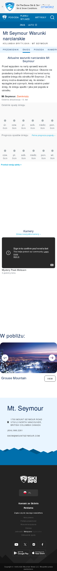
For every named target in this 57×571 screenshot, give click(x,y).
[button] (52, 17)
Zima (22, 25)
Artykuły (40, 17)
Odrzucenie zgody (28, 535)
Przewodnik (11, 49)
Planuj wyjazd (25, 17)
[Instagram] (33, 544)
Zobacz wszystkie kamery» (28, 234)
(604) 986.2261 (15, 430)
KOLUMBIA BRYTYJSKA (16, 43)
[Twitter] (25, 544)
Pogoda (14, 17)
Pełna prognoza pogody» (43, 135)
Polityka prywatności (28, 521)
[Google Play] (21, 552)
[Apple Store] (38, 552)
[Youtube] (16, 544)
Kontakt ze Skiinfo (29, 503)
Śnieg (26, 49)
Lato (31, 25)
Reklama (28, 507)
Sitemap (28, 528)
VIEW (50, 378)
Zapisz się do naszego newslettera (28, 513)
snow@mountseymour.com (23, 435)
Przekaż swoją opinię (10, 164)
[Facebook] (42, 544)
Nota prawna (29, 517)
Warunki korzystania (28, 524)
